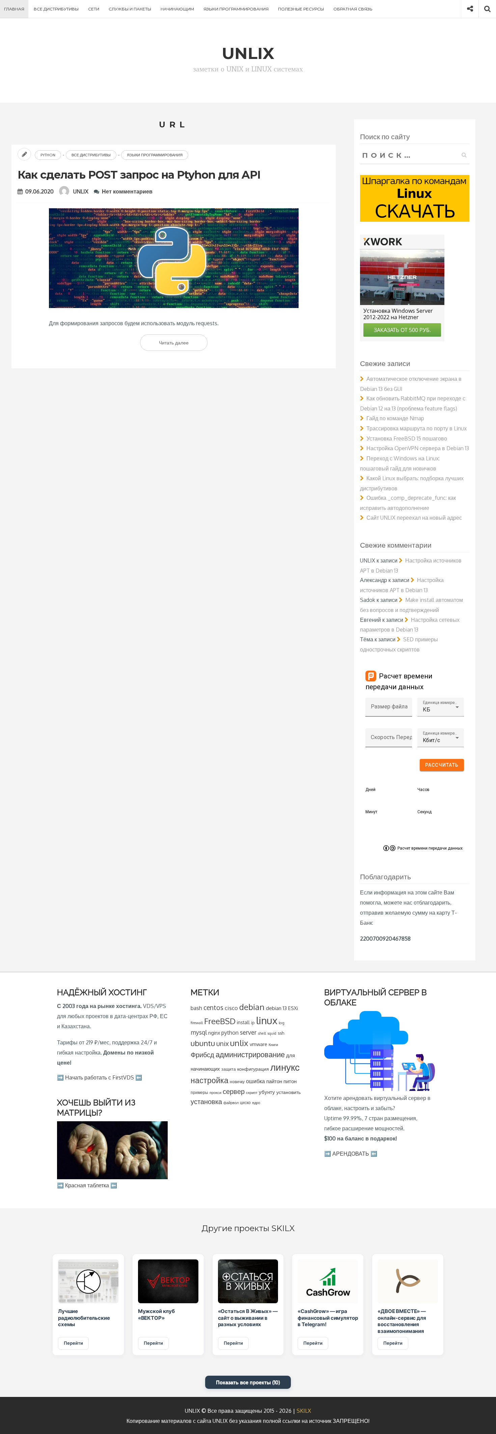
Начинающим (177, 8)
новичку (237, 1081)
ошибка (255, 1081)
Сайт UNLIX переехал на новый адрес (414, 517)
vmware (258, 1044)
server (248, 1032)
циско (245, 1102)
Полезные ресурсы (301, 8)
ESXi (293, 1008)
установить (288, 1092)
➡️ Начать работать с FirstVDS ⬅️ (99, 1077)
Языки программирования (236, 8)
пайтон (274, 1081)
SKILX (304, 1410)
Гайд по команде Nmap (395, 418)
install (243, 1022)
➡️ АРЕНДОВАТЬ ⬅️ (350, 1153)
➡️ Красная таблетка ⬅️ (87, 1185)
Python (47, 155)
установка (206, 1101)
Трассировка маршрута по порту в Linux (416, 428)
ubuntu (203, 1043)
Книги (273, 1044)
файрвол (231, 1102)
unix (222, 1043)
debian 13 (276, 1008)
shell (262, 1033)
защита (228, 1069)
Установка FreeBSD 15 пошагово (406, 438)
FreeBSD (220, 1021)
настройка (209, 1080)
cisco (231, 1007)
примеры (199, 1092)
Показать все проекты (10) (248, 1382)
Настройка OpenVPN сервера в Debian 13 (417, 448)
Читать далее (182, 345)
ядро (256, 1102)
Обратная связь (352, 8)
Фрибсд (202, 1054)
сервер (234, 1091)
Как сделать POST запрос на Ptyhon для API (139, 174)
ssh (281, 1033)
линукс (285, 1067)
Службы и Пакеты (130, 8)
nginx (214, 1033)
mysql (199, 1032)
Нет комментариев (127, 191)
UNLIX (80, 191)
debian (252, 1007)
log (281, 1022)
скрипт (251, 1092)
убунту (267, 1092)
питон (290, 1081)
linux (266, 1020)
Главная (14, 8)
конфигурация (253, 1069)
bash (196, 1008)
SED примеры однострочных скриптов (399, 644)
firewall (197, 1022)
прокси (215, 1092)
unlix (239, 1043)
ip (253, 1022)
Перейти (73, 1343)
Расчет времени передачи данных (430, 848)
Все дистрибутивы (56, 8)
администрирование (250, 1054)
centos (213, 1007)
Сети (93, 8)
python (230, 1032)
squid (271, 1033)
